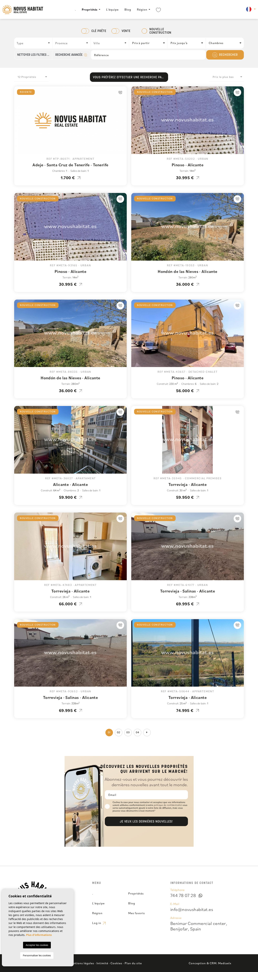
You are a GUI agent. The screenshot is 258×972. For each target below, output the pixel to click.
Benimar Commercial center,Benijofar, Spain (198, 926)
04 (137, 732)
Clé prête (99, 31)
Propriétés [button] (90, 9)
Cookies (116, 963)
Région (142, 9)
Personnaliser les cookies (37, 955)
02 (118, 732)
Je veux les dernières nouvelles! (146, 821)
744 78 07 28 (183, 895)
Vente (126, 31)
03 (128, 732)
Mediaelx (224, 963)
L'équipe (112, 9)
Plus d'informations (39, 935)
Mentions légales (81, 963)
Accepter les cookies (37, 945)
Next (123, 122)
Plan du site (133, 963)
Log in (97, 923)
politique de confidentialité (168, 805)
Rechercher (228, 55)
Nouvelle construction (160, 31)
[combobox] (33, 43)
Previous (18, 122)
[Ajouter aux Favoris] (120, 92)
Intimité (102, 963)
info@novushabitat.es (191, 909)
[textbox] (34, 43)
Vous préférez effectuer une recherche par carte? (130, 77)
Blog (127, 9)
